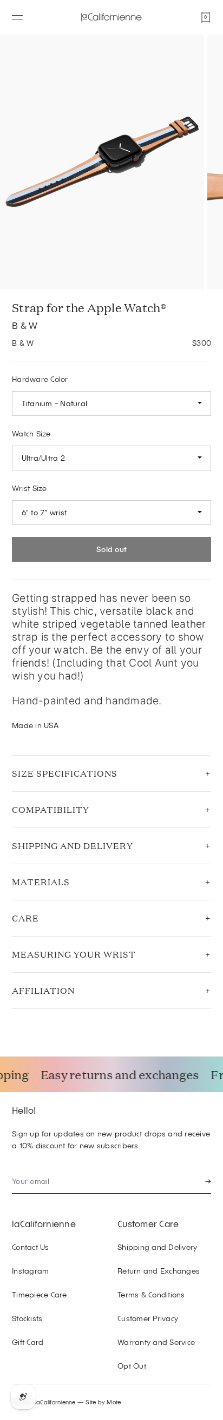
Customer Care (148, 1223)
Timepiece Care (39, 1294)
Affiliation (43, 990)
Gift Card (27, 1342)
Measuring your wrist (74, 954)
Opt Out (131, 1365)
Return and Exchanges (158, 1270)
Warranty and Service (156, 1342)
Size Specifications (64, 773)
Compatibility (50, 809)
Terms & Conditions (151, 1294)
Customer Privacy (147, 1318)
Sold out (111, 549)
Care (25, 918)
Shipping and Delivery (72, 845)
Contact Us (30, 1246)
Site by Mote (103, 1401)
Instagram (30, 1270)
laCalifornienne (44, 1223)
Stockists (27, 1318)
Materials (41, 882)
